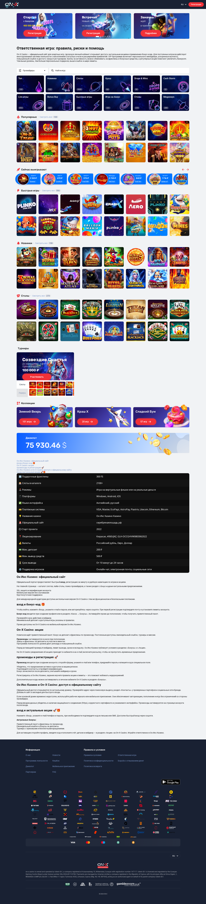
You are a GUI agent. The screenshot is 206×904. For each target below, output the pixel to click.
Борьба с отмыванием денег (131, 761)
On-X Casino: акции (25, 465)
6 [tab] (109, 36)
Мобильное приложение (63, 766)
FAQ (54, 772)
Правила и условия (92, 755)
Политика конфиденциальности (98, 761)
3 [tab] (103, 36)
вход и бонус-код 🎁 (26, 463)
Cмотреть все (50, 190)
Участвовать (37, 377)
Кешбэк (56, 761)
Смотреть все (47, 117)
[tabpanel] (44, 26)
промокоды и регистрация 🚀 (30, 467)
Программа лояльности (37, 761)
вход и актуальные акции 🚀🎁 (31, 472)
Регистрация (196, 4)
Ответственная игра (127, 755)
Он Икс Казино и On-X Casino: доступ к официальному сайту (44, 470)
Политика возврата (93, 766)
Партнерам (31, 772)
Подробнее (151, 33)
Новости (56, 755)
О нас (28, 755)
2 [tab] (100, 36)
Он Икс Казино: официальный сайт (33, 461)
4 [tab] (105, 36)
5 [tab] (107, 36)
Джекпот (30, 766)
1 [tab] (97, 36)
